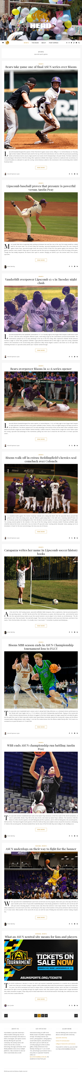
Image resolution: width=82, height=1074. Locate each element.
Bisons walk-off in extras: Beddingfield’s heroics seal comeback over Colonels (41, 459)
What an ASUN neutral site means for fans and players (41, 937)
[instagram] (67, 42)
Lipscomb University (61, 1037)
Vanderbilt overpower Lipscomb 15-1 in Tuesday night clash (41, 281)
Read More (41, 167)
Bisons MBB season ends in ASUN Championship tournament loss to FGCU (41, 646)
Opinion (38, 934)
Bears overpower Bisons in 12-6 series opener (41, 369)
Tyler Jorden (10, 1005)
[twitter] (71, 42)
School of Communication (62, 1041)
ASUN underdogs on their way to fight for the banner (41, 849)
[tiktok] (74, 42)
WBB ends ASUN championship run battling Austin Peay (41, 747)
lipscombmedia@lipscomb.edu (38, 1057)
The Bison (35, 43)
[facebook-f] (69, 42)
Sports (26, 43)
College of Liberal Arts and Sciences (65, 1044)
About (43, 43)
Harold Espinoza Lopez (13, 174)
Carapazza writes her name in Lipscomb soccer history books (41, 552)
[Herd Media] (41, 21)
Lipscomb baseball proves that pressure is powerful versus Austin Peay (41, 187)
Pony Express (53, 43)
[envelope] (76, 42)
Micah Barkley (11, 266)
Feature (38, 846)
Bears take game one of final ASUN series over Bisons (41, 67)
